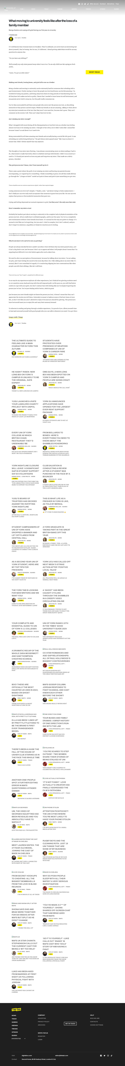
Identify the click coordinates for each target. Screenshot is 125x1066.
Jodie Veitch (53, 446)
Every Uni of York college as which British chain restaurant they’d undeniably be (22, 438)
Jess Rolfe (22, 385)
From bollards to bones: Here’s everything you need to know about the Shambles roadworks (56, 438)
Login (40, 1039)
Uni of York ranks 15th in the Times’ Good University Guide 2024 (55, 626)
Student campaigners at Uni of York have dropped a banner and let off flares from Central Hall (26, 532)
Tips (117, 4)
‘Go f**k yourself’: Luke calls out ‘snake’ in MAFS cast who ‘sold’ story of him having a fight (56, 943)
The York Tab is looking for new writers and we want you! (25, 593)
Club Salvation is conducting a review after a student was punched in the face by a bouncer (56, 471)
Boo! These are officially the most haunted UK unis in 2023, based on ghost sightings (25, 690)
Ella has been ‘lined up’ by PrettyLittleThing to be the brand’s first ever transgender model (25, 725)
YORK (21, 353)
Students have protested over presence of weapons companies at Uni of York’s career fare (55, 346)
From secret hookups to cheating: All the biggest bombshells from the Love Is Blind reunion (24, 881)
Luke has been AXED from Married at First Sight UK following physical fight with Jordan (24, 976)
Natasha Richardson (25, 631)
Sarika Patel (53, 354)
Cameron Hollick (24, 446)
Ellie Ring (21, 825)
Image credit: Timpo (16, 317)
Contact (103, 4)
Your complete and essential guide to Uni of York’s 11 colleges (24, 626)
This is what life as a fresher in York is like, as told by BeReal (56, 501)
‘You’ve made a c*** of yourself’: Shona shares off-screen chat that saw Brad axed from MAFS (56, 910)
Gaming (59, 9)
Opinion (102, 9)
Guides (116, 9)
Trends (88, 9)
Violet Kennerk (23, 572)
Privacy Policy (43, 1021)
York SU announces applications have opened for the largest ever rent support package (56, 406)
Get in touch (70, 1023)
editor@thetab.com (61, 1055)
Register (41, 1036)
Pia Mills (21, 351)
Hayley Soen (53, 698)
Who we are (94, 4)
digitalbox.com (27, 1055)
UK (20, 663)
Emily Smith (22, 698)
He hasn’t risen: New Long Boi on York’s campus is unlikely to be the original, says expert (25, 377)
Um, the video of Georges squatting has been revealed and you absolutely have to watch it (25, 816)
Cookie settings (96, 1025)
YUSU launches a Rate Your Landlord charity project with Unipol (25, 404)
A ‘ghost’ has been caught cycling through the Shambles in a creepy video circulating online (56, 595)
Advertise (110, 4)
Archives (41, 1025)
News (33, 9)
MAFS (60, 698)
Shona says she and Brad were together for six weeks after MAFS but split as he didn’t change (23, 914)
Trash (46, 9)
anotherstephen (24, 661)
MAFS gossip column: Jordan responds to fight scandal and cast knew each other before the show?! (56, 690)
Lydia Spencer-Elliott (56, 663)
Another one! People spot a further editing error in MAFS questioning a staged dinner (25, 785)
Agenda (74, 9)
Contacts (94, 1021)
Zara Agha (17, 37)
